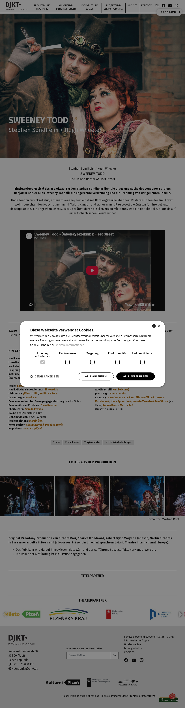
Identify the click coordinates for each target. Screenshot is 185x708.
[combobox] (154, 326)
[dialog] (92, 354)
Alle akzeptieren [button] (135, 376)
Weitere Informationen (70, 345)
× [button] (159, 326)
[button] (44, 376)
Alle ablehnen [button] (96, 376)
